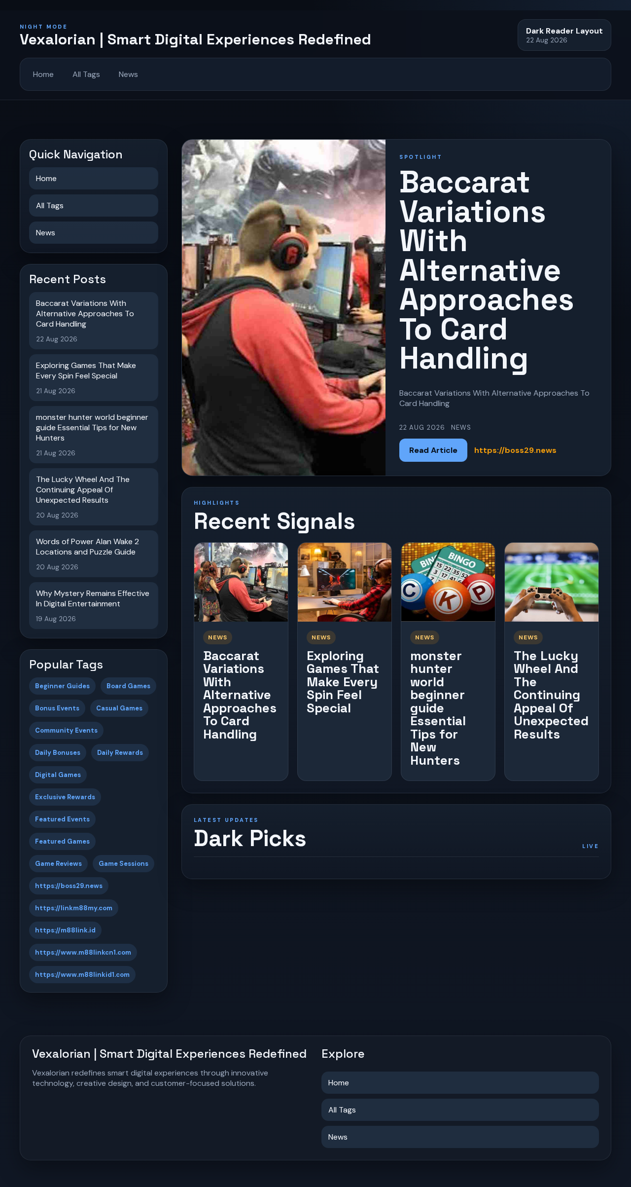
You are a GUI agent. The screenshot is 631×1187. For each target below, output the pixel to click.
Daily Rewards (120, 752)
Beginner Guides (62, 686)
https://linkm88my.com (73, 908)
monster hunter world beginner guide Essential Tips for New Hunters (438, 708)
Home (43, 74)
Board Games (128, 686)
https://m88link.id (65, 930)
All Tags (86, 74)
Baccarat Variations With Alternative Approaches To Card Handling (240, 694)
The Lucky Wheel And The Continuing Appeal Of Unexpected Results (551, 694)
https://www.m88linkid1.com (82, 974)
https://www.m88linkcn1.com (83, 952)
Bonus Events (57, 708)
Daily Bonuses (57, 752)
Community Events (66, 730)
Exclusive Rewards (65, 797)
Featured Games (62, 841)
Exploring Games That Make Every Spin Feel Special (343, 681)
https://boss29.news (69, 886)
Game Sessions (123, 863)
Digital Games (58, 775)
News (128, 74)
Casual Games (119, 708)
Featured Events (62, 819)
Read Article (433, 450)
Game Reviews (58, 863)
